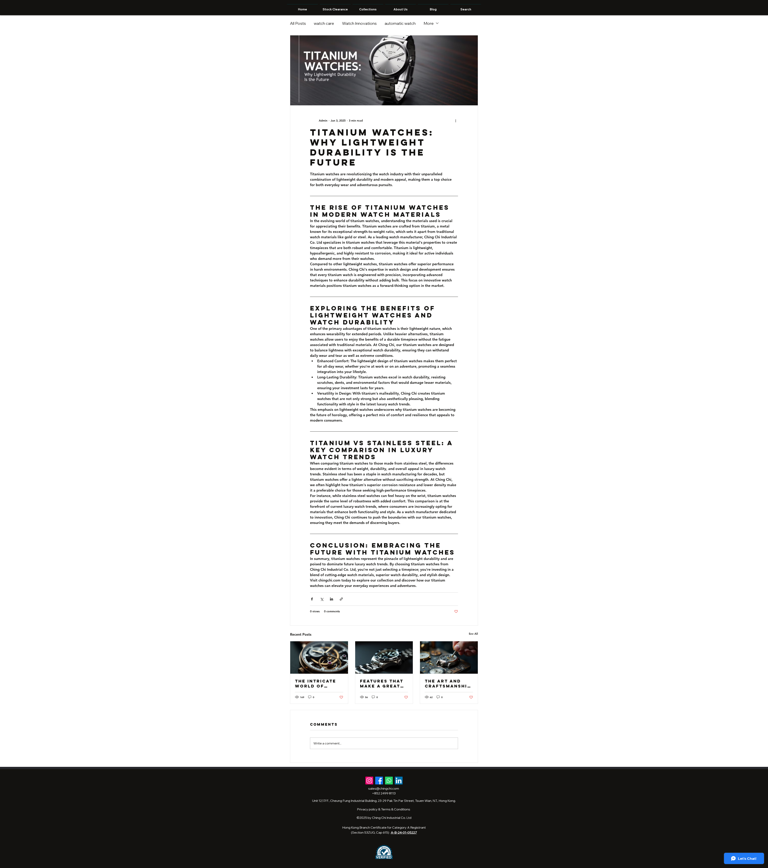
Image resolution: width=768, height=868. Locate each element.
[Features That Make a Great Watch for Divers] (384, 657)
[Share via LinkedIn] (331, 599)
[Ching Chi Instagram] (369, 780)
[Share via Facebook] (312, 599)
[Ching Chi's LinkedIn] (399, 780)
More (429, 23)
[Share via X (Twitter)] (322, 599)
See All (473, 634)
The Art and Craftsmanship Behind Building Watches (448, 683)
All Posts (298, 23)
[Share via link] (341, 599)
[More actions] (455, 120)
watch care (324, 23)
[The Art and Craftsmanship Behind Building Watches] (449, 657)
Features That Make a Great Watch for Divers (381, 683)
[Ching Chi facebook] (379, 780)
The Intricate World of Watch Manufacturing (318, 683)
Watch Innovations (359, 23)
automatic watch (400, 23)
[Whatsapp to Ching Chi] (389, 780)
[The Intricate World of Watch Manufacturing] (319, 657)
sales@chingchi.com (383, 788)
